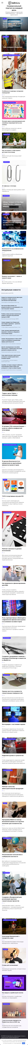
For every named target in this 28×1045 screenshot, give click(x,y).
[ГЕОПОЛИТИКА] (14, 851)
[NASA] (14, 816)
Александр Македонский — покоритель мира (11, 937)
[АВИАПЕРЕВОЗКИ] (14, 783)
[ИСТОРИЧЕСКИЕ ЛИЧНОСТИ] (14, 933)
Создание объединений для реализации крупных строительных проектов (12, 899)
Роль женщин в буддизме (12, 47)
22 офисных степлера (9, 186)
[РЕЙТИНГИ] (14, 423)
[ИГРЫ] (14, 493)
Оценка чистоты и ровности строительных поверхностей (12, 692)
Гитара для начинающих (10, 965)
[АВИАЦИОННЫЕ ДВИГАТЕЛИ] (14, 458)
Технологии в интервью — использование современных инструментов (14, 223)
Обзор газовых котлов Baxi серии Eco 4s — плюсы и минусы (13, 204)
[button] (12, 29)
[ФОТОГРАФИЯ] (14, 653)
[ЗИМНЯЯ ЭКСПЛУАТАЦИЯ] (14, 752)
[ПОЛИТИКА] (14, 1017)
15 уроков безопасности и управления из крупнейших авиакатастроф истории (11, 463)
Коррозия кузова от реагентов (12, 755)
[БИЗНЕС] (14, 580)
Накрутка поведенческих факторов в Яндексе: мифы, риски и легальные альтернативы (11, 299)
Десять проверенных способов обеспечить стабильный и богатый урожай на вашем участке (11, 348)
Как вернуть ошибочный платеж (12, 992)
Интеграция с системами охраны (13, 724)
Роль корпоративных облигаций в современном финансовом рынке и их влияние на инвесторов (14, 619)
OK (23, 1043)
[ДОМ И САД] (14, 688)
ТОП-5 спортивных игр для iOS (12, 496)
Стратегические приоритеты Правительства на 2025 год (11, 1021)
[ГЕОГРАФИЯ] (14, 390)
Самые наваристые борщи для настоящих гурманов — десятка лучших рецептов (10, 324)
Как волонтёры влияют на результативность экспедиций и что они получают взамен (12, 307)
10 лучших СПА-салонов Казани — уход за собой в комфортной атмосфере (14, 428)
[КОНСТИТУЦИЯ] (14, 545)
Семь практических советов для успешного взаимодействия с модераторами (10, 357)
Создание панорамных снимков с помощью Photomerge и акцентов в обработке (14, 658)
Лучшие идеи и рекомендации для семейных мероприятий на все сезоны (13, 122)
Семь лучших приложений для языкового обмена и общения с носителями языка (10, 332)
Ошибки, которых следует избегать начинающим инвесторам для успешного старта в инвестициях (11, 366)
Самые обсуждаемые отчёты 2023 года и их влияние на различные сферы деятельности (11, 340)
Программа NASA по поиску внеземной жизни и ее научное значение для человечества (13, 821)
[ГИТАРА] (14, 962)
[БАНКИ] (14, 615)
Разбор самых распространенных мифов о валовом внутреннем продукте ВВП (11, 315)
